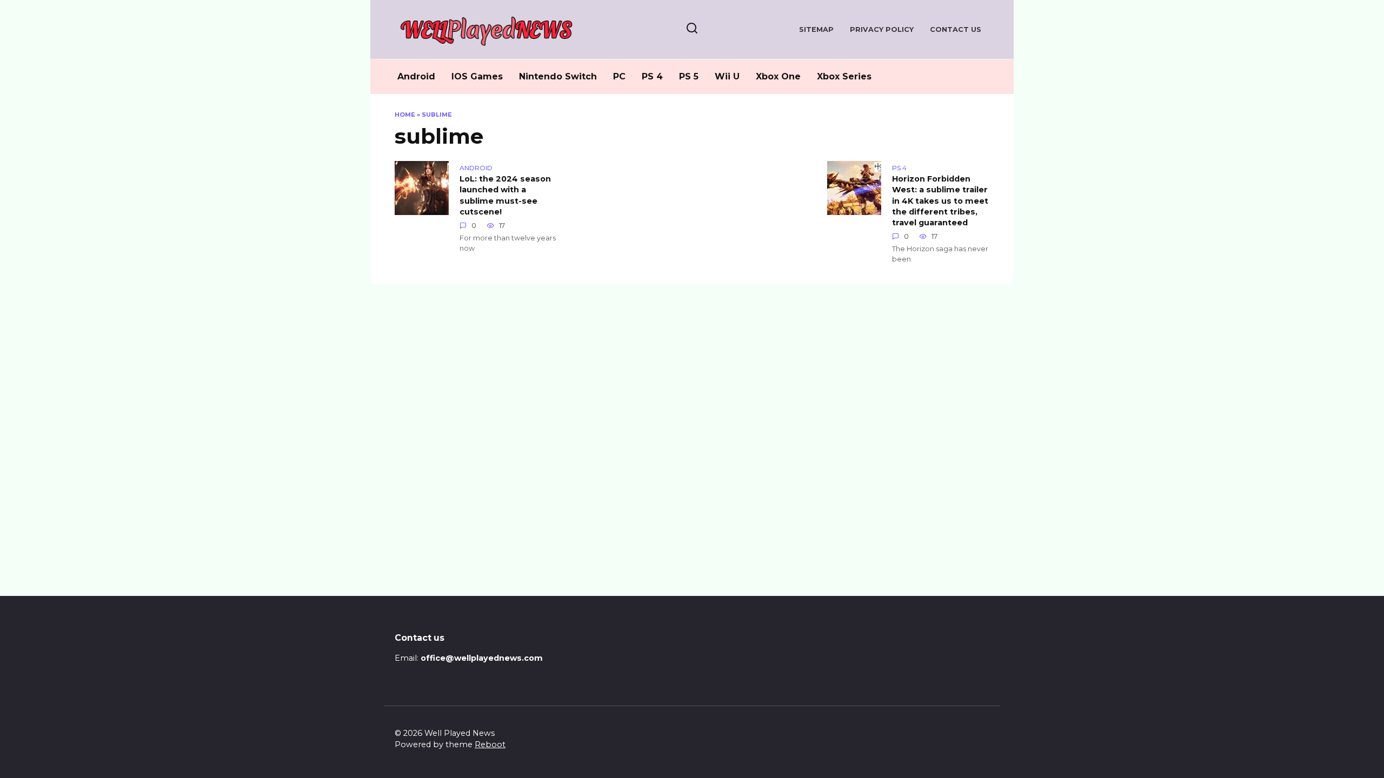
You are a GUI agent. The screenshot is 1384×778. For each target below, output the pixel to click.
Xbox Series (844, 76)
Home (405, 114)
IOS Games (477, 76)
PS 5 (688, 76)
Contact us (955, 29)
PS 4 (652, 76)
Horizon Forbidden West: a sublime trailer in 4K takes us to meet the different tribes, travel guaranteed (940, 201)
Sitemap (816, 29)
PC (619, 76)
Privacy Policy (882, 29)
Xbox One (778, 76)
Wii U (727, 76)
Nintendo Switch (558, 76)
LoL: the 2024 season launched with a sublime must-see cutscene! (505, 196)
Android (416, 76)
